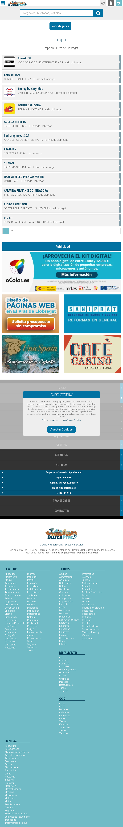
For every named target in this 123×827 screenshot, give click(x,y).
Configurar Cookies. (72, 420)
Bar (61, 657)
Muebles (86, 598)
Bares (62, 703)
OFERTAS (61, 444)
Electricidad (10, 620)
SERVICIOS (61, 455)
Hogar (62, 641)
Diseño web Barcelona (51, 544)
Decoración (65, 610)
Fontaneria (10, 632)
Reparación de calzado (34, 633)
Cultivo (62, 607)
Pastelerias (87, 611)
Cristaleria (10, 611)
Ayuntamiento (64, 477)
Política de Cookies (87, 552)
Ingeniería (32, 583)
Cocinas (63, 592)
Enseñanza (10, 626)
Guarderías (10, 644)
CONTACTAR (61, 510)
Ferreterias (64, 629)
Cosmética (10, 761)
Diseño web (11, 617)
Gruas (8, 773)
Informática (88, 574)
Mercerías (87, 589)
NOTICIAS (61, 465)
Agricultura (10, 746)
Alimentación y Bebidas (17, 752)
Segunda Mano (90, 626)
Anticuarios (10, 583)
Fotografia (10, 635)
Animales (64, 580)
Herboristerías (66, 638)
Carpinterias (11, 601)
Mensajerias (33, 611)
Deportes (63, 613)
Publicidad (32, 623)
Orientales (64, 679)
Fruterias (63, 635)
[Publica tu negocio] (119, 3)
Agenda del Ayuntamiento (64, 482)
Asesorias (10, 586)
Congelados (65, 598)
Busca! (98, 13)
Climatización (12, 604)
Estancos (64, 626)
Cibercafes (64, 715)
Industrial (32, 577)
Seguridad (10, 810)
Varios (85, 635)
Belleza (8, 598)
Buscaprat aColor (74, 544)
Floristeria (64, 632)
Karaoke (63, 724)
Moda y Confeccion (92, 592)
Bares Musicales (64, 708)
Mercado (86, 586)
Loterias (31, 604)
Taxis (30, 650)
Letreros (31, 598)
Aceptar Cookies (61, 429)
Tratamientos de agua (16, 823)
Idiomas (31, 574)
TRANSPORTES (61, 500)
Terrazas (63, 691)
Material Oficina (90, 583)
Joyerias (86, 577)
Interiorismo (33, 592)
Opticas (86, 601)
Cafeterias (64, 712)
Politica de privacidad (63, 552)
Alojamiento (11, 577)
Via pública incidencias (64, 487)
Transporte (10, 820)
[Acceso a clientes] (111, 3)
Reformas (32, 626)
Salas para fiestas (64, 729)
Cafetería (63, 660)
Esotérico (64, 622)
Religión (31, 629)
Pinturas (86, 617)
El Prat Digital (64, 493)
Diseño (8, 614)
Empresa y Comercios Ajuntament (64, 472)
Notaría (31, 617)
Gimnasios (10, 641)
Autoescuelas (12, 592)
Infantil (30, 580)
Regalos (86, 623)
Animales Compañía (15, 755)
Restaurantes (65, 685)
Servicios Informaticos (16, 813)
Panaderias (88, 604)
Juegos (86, 580)
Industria (9, 779)
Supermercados (90, 629)
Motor (85, 595)
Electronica (10, 770)
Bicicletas (64, 589)
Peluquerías (33, 620)
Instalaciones (34, 589)
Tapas (62, 688)
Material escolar (13, 789)
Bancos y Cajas (13, 595)
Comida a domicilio (64, 665)
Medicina (9, 792)
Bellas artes (65, 583)
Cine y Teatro (62, 720)
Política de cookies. (50, 420)
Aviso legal (44, 552)
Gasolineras (11, 638)
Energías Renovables (15, 623)
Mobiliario (10, 798)
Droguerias (64, 616)
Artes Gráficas (12, 758)
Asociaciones (12, 589)
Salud (30, 641)
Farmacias (10, 629)
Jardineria (32, 595)
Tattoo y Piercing (90, 632)
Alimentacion (66, 577)
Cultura (8, 764)
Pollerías (86, 620)
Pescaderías (88, 614)
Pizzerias (63, 682)
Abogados (10, 574)
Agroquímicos (12, 749)
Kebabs (63, 675)
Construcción (12, 607)
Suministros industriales (17, 817)
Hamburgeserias (65, 669)
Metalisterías (33, 614)
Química (9, 807)
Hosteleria (10, 647)
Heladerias (64, 672)
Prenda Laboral (12, 804)
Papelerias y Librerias (93, 607)
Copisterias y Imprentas (66, 603)
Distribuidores (12, 767)
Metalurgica (11, 795)
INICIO (61, 388)
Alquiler (8, 580)
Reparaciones (34, 638)
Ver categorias (60, 26)
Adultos (63, 574)
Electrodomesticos (69, 619)
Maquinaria (10, 786)
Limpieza (31, 601)
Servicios (32, 647)
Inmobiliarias (33, 586)
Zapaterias (87, 638)
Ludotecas (32, 607)
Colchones (64, 595)
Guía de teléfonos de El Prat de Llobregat (70, 550)
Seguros (31, 644)
